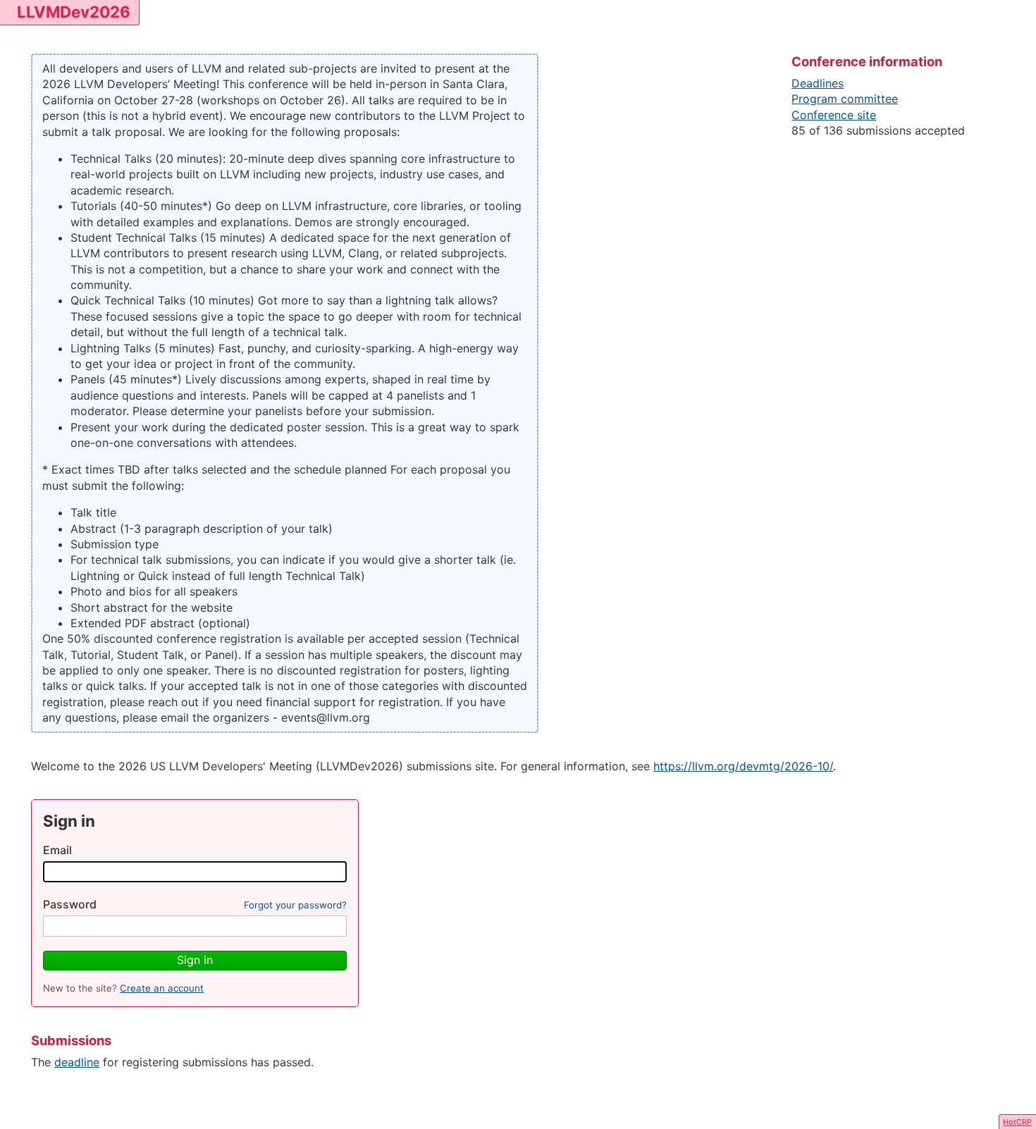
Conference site (833, 115)
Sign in (195, 960)
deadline (76, 1062)
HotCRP (1017, 1122)
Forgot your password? (295, 905)
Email (57, 850)
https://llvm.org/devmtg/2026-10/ (743, 766)
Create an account (162, 988)
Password (70, 904)
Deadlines (817, 83)
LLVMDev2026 (73, 11)
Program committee (844, 99)
